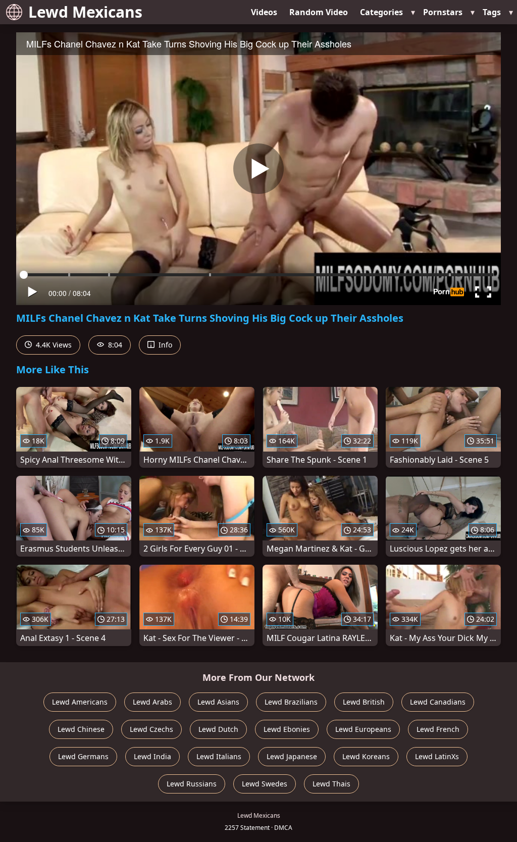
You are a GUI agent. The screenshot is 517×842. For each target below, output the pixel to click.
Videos (264, 12)
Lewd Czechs (151, 729)
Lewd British (364, 702)
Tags (492, 12)
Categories (381, 12)
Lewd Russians (192, 783)
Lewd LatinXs (437, 756)
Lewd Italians (218, 756)
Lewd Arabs (152, 702)
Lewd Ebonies (287, 729)
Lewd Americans (80, 702)
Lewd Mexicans (85, 12)
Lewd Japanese (292, 756)
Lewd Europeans (363, 729)
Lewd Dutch (218, 729)
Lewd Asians (218, 702)
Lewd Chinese (81, 729)
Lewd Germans (83, 756)
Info (164, 345)
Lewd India (152, 756)
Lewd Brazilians (291, 702)
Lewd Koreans (366, 756)
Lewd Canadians (438, 702)
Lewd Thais (331, 783)
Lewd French (438, 729)
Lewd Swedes (264, 783)
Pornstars (442, 12)
